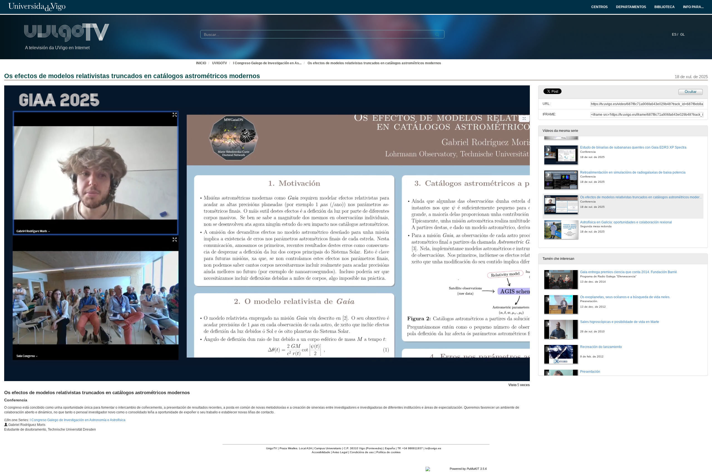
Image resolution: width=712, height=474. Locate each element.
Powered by (468, 468)
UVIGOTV (219, 63)
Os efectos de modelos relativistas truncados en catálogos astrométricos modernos (374, 63)
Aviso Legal (339, 452)
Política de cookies (388, 452)
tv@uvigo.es (433, 448)
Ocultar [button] (690, 92)
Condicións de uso (362, 452)
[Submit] (437, 34)
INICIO (201, 63)
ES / (675, 34)
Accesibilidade (321, 452)
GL (682, 34)
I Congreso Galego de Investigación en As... (267, 63)
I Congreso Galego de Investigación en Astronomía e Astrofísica (77, 420)
